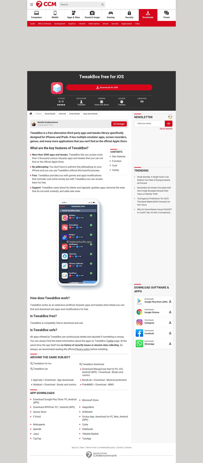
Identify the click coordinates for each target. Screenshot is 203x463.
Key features (118, 156)
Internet (82, 24)
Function (116, 161)
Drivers (105, 24)
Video (137, 24)
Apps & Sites (73, 17)
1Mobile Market (90, 433)
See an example (166, 128)
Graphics (72, 24)
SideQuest (87, 429)
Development (59, 24)
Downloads (148, 17)
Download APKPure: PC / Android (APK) (54, 407)
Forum (166, 17)
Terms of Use (91, 448)
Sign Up (75, 448)
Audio (32, 24)
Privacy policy (82, 349)
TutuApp (86, 438)
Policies (128, 448)
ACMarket (87, 411)
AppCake (38, 380)
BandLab (87, 380)
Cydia (85, 424)
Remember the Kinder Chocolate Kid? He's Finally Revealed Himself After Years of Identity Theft (154, 191)
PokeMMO (87, 384)
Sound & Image (92, 17)
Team (82, 448)
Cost (114, 165)
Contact (120, 448)
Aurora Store (39, 411)
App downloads (90, 113)
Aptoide (37, 429)
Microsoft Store (90, 400)
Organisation (126, 24)
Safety (115, 170)
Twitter (110, 341)
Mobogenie (39, 424)
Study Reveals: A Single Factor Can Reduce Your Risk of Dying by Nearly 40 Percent (153, 180)
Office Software (44, 24)
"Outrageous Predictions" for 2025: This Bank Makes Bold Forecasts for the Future (153, 201)
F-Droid (37, 416)
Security (129, 17)
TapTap (37, 438)
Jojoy (36, 433)
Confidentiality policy (106, 448)
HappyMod (88, 407)
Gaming (111, 17)
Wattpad (37, 384)
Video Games (94, 24)
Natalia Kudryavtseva (48, 122)
